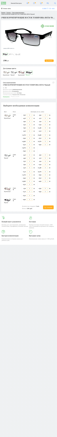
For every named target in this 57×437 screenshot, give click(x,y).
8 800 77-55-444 (48, 8)
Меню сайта (7, 8)
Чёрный (12, 75)
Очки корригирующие (9, 82)
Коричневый (6, 75)
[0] (27, 3)
